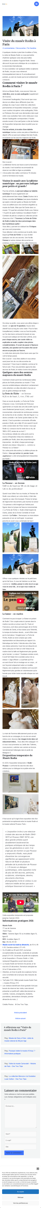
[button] (38, 1169)
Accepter (20, 1192)
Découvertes (21, 48)
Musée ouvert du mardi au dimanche (16, 945)
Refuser (20, 1197)
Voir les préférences (20, 1203)
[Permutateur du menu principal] (36, 4)
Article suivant (20, 1018)
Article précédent (20, 1013)
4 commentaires (9, 48)
